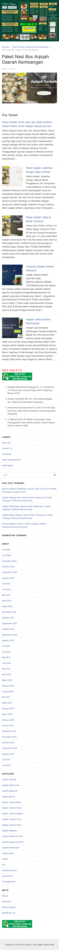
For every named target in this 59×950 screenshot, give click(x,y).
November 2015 (9, 737)
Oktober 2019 (8, 629)
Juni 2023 (6, 589)
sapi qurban (7, 876)
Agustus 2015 (8, 754)
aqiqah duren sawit (10, 785)
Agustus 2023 (8, 578)
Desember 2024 (9, 561)
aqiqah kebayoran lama (12, 842)
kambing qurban (9, 870)
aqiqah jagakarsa (10, 791)
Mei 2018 (6, 669)
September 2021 (9, 623)
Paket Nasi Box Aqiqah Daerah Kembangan (30, 47)
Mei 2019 (6, 657)
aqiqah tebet (8, 853)
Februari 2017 (8, 708)
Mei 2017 (6, 697)
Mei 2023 (6, 595)
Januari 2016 (8, 725)
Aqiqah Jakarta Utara (11, 825)
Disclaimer (6, 454)
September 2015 (9, 748)
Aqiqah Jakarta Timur (11, 819)
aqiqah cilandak (9, 779)
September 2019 (9, 635)
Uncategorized (8, 881)
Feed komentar (9, 907)
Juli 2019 (6, 646)
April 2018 (6, 674)
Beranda (5, 47)
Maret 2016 (7, 714)
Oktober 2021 (8, 617)
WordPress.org (8, 913)
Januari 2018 (8, 691)
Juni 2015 (6, 765)
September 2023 (9, 572)
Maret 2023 (7, 606)
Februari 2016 (8, 720)
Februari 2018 (8, 686)
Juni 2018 (6, 663)
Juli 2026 (6, 549)
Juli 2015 (6, 759)
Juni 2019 (6, 652)
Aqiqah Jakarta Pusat (11, 808)
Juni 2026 (6, 555)
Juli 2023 (6, 583)
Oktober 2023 (8, 566)
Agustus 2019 (8, 640)
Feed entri (6, 901)
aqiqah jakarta (8, 796)
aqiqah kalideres (9, 830)
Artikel (5, 859)
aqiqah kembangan (10, 847)
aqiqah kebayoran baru (12, 836)
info (3, 864)
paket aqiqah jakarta (11, 459)
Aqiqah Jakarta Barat (11, 802)
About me (6, 442)
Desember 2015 (9, 731)
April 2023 (6, 600)
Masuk (5, 896)
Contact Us (7, 448)
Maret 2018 (7, 680)
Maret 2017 (7, 703)
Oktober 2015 (8, 742)
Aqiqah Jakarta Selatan (12, 813)
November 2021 (9, 612)
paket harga (7, 465)
